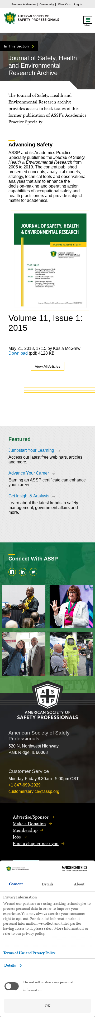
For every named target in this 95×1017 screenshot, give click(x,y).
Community (47, 4)
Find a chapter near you (36, 843)
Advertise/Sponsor (31, 817)
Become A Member (24, 4)
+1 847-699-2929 (24, 785)
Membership (25, 830)
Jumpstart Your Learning (31, 450)
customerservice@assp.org (33, 791)
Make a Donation (29, 823)
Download (18, 353)
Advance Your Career (28, 473)
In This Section (16, 46)
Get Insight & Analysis (28, 496)
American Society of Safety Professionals (32, 19)
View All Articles (47, 366)
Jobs (17, 836)
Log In (78, 4)
